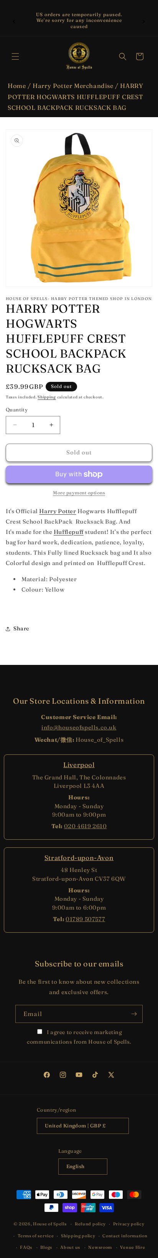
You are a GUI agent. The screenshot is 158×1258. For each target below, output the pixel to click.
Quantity (17, 409)
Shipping (47, 396)
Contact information (124, 1235)
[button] (15, 56)
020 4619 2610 (85, 826)
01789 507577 (85, 919)
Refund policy (90, 1224)
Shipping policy (78, 1235)
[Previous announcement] (14, 20)
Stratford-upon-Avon (79, 858)
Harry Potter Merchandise (73, 86)
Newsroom (100, 1247)
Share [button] (21, 628)
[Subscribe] (133, 1014)
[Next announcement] (143, 20)
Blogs (46, 1247)
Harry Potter (57, 511)
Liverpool (78, 765)
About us (70, 1247)
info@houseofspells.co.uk (78, 727)
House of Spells (50, 1224)
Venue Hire (132, 1247)
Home (17, 86)
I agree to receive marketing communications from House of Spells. (79, 1037)
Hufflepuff (69, 531)
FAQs (26, 1247)
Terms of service (36, 1235)
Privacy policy (129, 1224)
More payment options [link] (79, 493)
